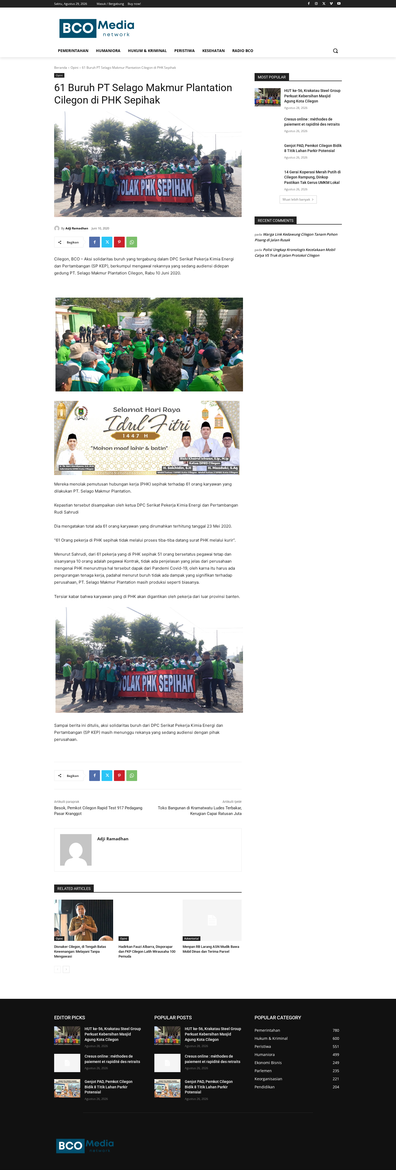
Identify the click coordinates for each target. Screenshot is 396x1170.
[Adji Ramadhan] (57, 228)
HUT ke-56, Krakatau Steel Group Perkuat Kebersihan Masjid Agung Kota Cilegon (312, 95)
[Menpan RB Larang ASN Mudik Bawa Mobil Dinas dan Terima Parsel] (212, 920)
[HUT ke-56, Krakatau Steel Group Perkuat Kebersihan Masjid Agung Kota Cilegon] (268, 97)
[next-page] (66, 969)
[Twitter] (324, 4)
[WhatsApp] (131, 242)
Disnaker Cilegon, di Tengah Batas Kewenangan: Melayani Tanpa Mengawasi (80, 951)
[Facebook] (309, 4)
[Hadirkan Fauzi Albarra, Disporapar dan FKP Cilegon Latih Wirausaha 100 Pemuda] (148, 920)
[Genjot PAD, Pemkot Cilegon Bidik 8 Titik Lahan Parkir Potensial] (268, 152)
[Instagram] (316, 4)
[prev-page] (57, 969)
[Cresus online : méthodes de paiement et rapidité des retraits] (268, 126)
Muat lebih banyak (296, 199)
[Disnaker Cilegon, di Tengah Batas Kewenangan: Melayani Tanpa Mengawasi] (83, 920)
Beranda (60, 67)
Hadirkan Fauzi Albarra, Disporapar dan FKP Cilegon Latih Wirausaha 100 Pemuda (147, 951)
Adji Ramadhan (76, 228)
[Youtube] (339, 4)
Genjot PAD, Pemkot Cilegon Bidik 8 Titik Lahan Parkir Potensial (109, 1086)
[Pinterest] (119, 242)
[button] (335, 50)
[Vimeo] (331, 4)
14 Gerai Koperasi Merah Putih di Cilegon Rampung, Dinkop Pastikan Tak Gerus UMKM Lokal (312, 177)
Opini (74, 67)
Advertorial (191, 938)
